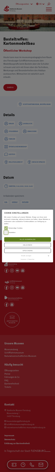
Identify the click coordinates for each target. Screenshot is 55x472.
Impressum (23, 259)
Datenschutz (31, 259)
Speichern (28, 250)
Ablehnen (27, 245)
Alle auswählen (27, 239)
